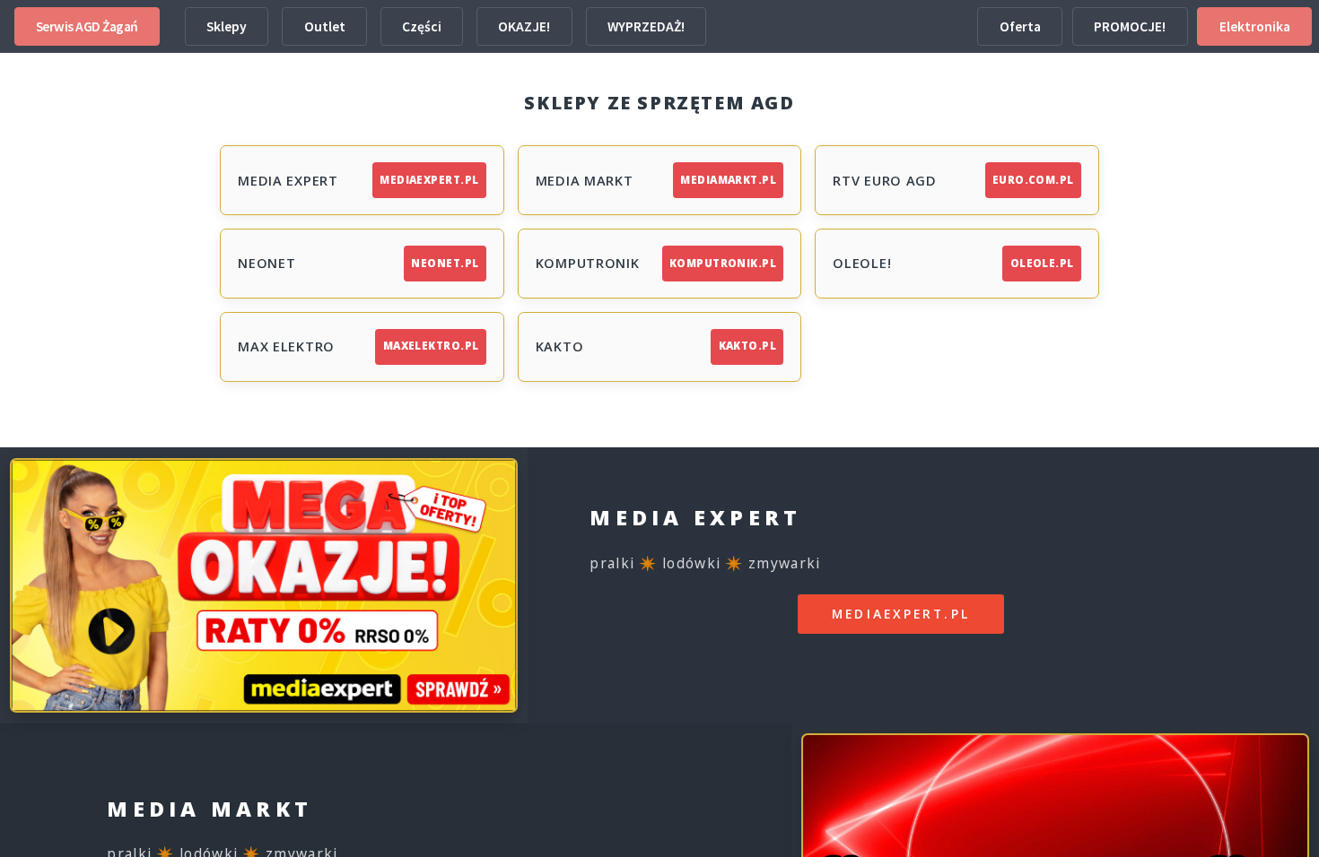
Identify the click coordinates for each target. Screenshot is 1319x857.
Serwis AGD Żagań (87, 26)
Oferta (1020, 26)
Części (421, 26)
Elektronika (1254, 26)
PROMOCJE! (1130, 26)
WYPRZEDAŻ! (646, 26)
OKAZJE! (524, 26)
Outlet (324, 26)
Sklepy (226, 26)
